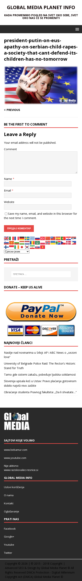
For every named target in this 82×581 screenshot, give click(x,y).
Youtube (9, 544)
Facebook (10, 528)
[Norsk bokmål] (48, 242)
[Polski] (42, 242)
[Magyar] (22, 242)
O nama (9, 495)
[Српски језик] (73, 238)
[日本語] (22, 247)
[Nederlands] (27, 242)
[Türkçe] (42, 238)
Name (8, 179)
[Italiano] (11, 238)
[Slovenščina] (6, 242)
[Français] (17, 238)
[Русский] (37, 238)
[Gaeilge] (17, 247)
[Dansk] (68, 242)
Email (8, 190)
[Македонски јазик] (11, 242)
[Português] (63, 238)
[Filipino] (73, 242)
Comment (10, 149)
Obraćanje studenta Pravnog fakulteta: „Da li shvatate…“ (40, 392)
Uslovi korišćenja (14, 487)
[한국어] (27, 247)
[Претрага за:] (41, 274)
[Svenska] (27, 238)
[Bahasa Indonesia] (11, 247)
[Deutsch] (22, 238)
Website (9, 202)
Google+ (9, 536)
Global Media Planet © (48, 577)
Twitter (8, 553)
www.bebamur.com (15, 450)
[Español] (58, 238)
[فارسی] (32, 247)
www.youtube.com (15, 458)
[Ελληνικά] (32, 238)
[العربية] (37, 242)
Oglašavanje (11, 511)
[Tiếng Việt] (42, 247)
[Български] (17, 242)
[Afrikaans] (58, 242)
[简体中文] (48, 238)
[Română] (32, 242)
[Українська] (53, 242)
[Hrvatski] (68, 238)
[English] (6, 238)
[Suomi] (6, 247)
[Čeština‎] (63, 242)
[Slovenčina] (37, 247)
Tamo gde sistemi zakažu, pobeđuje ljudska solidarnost (40, 374)
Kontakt (8, 503)
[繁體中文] (53, 238)
